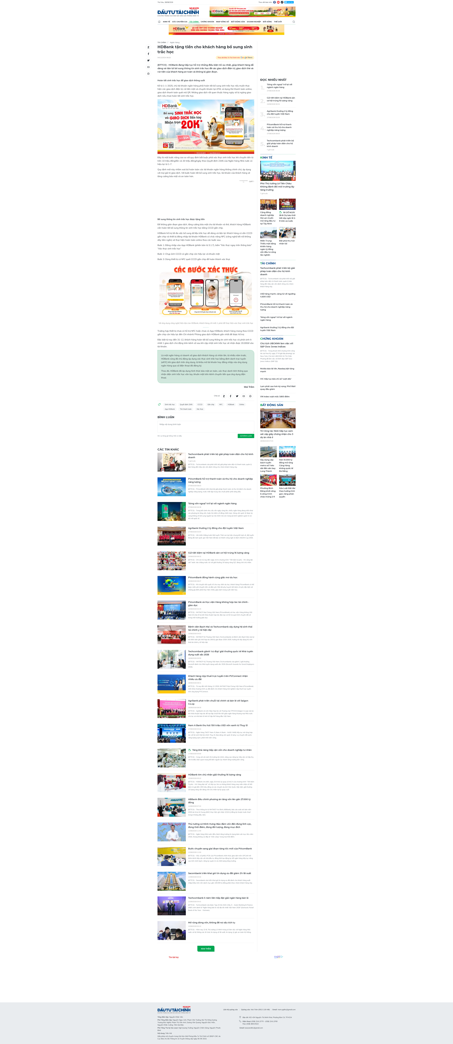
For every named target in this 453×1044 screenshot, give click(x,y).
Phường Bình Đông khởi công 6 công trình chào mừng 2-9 (268, 492)
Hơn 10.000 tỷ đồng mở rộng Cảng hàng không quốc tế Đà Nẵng (286, 465)
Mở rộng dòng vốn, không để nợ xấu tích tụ (211, 922)
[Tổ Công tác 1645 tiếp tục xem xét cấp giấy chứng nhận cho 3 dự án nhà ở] (278, 418)
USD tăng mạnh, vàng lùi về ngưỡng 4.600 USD (277, 295)
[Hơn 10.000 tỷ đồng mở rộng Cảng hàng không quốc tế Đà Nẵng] (287, 451)
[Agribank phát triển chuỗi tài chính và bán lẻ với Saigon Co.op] (171, 708)
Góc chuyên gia (179, 22)
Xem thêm (206, 949)
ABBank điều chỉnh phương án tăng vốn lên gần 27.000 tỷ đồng (219, 801)
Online (241, 404)
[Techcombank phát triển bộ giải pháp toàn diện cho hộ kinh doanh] (171, 462)
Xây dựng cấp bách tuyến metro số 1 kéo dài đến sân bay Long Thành (267, 465)
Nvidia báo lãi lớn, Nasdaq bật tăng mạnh (277, 370)
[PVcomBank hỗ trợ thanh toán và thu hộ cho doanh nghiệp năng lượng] (171, 486)
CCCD (200, 404)
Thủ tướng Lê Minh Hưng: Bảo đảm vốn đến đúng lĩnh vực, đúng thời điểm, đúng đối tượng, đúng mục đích (219, 826)
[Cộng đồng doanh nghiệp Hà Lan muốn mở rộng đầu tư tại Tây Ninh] (268, 204)
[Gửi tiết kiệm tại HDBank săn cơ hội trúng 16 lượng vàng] (171, 560)
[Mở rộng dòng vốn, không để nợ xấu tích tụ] (171, 930)
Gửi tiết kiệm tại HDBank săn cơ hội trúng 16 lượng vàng (218, 553)
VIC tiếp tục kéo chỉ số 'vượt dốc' (276, 379)
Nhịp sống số (222, 22)
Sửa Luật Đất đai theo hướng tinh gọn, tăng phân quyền (287, 492)
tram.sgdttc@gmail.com (287, 1009)
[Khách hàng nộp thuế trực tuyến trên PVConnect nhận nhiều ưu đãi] (171, 684)
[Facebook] (274, 2)
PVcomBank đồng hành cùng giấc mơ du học (212, 577)
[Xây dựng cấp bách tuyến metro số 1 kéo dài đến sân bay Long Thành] (268, 451)
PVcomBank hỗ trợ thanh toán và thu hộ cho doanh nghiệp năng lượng (220, 480)
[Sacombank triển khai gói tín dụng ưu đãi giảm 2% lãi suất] (171, 881)
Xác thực (200, 409)
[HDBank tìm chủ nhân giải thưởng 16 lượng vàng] (171, 782)
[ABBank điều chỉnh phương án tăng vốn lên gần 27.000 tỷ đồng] (171, 807)
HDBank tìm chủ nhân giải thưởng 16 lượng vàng (214, 774)
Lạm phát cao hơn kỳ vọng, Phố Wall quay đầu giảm (278, 387)
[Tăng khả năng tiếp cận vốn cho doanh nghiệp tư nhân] (171, 758)
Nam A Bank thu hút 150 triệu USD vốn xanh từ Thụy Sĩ (218, 725)
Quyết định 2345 (186, 404)
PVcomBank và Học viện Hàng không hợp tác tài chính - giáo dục (218, 604)
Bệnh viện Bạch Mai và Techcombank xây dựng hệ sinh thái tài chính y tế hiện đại (220, 628)
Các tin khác (168, 449)
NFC (221, 404)
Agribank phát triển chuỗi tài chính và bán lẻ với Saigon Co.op (218, 702)
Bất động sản (238, 22)
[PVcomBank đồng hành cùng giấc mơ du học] (171, 585)
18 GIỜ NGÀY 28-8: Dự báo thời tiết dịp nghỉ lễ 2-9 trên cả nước (287, 216)
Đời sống (267, 22)
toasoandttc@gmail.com (254, 1028)
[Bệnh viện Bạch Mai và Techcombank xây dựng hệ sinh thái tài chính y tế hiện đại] (171, 634)
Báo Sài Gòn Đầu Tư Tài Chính (178, 12)
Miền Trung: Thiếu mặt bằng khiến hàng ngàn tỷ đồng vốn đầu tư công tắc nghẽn (268, 248)
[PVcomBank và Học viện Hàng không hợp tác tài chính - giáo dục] (171, 610)
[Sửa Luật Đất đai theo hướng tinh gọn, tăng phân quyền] (287, 480)
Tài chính (194, 22)
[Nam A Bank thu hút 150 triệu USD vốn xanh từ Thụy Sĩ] (171, 733)
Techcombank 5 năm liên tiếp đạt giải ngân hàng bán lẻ (218, 898)
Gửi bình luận (246, 436)
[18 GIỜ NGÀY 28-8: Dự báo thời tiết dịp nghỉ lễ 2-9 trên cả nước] (287, 204)
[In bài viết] (148, 73)
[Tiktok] (282, 2)
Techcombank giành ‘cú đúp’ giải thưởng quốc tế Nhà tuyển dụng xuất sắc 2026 (220, 653)
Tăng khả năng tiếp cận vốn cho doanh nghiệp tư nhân (222, 750)
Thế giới (278, 22)
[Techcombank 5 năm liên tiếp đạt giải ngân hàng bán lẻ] (171, 905)
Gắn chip (211, 404)
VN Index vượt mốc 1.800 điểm (275, 396)
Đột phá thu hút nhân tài (287, 242)
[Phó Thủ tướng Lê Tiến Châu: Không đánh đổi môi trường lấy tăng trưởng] (278, 171)
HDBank (231, 404)
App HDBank (170, 409)
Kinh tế (166, 22)
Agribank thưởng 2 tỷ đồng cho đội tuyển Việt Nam (216, 528)
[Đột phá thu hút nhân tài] (287, 232)
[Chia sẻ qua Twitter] (148, 60)
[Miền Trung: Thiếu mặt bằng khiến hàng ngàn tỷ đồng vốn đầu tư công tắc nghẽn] (268, 232)
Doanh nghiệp (254, 22)
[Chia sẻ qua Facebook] (148, 53)
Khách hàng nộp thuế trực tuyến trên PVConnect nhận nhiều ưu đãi (218, 678)
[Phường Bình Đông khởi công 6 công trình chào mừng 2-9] (268, 480)
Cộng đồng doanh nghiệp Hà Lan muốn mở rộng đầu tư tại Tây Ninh (267, 218)
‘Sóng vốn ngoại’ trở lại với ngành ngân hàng (212, 503)
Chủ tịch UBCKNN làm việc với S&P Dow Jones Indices (276, 345)
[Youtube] (278, 2)
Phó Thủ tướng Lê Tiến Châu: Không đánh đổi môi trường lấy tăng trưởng (277, 186)
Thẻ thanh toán (185, 409)
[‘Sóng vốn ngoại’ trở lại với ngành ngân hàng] (171, 511)
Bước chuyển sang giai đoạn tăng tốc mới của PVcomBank (220, 848)
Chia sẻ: (217, 396)
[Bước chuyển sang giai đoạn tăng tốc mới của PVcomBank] (171, 856)
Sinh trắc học (170, 404)
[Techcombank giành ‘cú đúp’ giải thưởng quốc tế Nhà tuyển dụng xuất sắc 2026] (171, 659)
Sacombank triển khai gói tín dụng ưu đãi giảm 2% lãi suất (219, 873)
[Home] (159, 21)
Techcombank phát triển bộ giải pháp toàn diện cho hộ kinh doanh (220, 456)
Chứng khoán (207, 22)
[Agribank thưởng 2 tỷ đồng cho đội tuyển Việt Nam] (171, 536)
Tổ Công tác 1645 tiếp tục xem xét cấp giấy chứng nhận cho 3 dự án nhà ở (276, 434)
